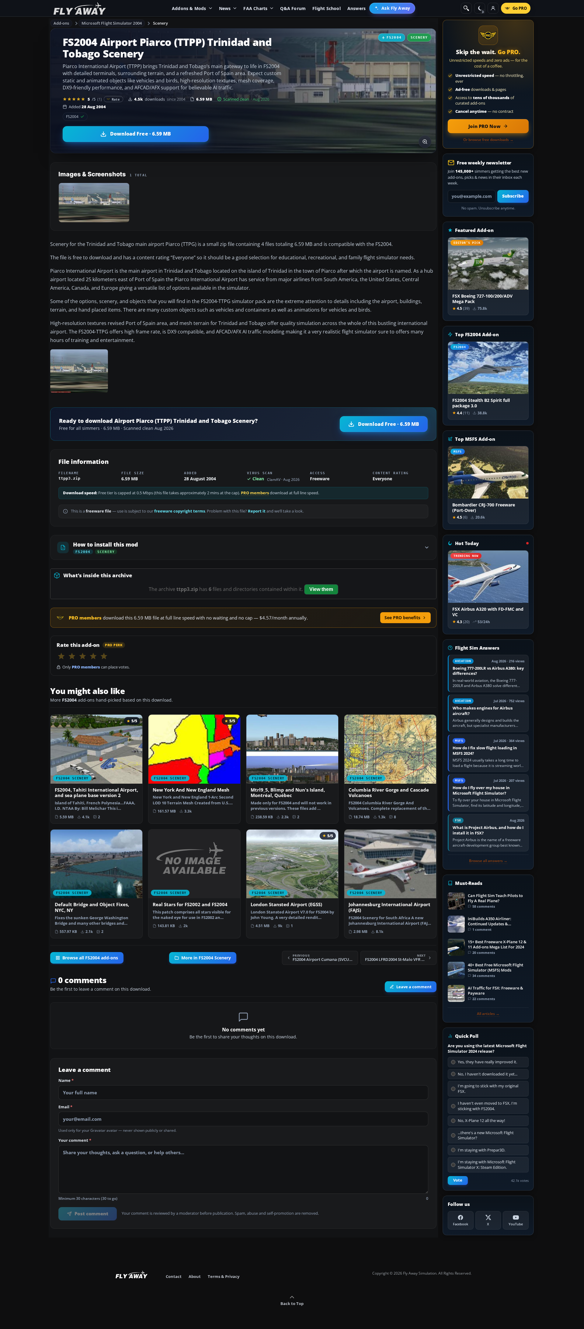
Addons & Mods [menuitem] (189, 8)
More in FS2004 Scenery (206, 958)
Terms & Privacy (223, 1276)
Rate (116, 99)
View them (321, 589)
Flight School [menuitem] (326, 8)
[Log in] (493, 8)
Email (65, 1107)
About (195, 1276)
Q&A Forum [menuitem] (293, 8)
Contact (174, 1276)
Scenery (160, 23)
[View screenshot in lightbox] (425, 141)
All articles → (488, 1013)
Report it (257, 511)
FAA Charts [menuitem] (255, 8)
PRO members (255, 492)
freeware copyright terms (179, 511)
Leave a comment (414, 986)
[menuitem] (392, 8)
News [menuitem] (225, 8)
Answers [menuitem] (356, 8)
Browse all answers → (488, 860)
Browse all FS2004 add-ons (90, 958)
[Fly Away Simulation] (80, 8)
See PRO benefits (402, 617)
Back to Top (292, 1303)
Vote (457, 1180)
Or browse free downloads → (488, 139)
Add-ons (61, 23)
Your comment (74, 1140)
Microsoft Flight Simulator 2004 (112, 23)
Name (66, 1080)
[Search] (466, 8)
